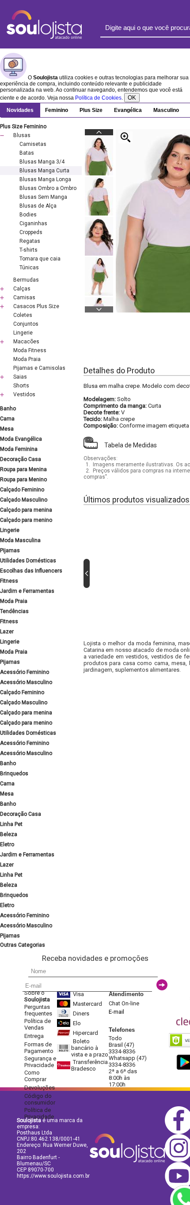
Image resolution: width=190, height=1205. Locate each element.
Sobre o (37, 996)
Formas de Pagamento (38, 1047)
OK (132, 97)
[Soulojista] (44, 37)
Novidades (20, 110)
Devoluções (39, 1087)
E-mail (116, 1011)
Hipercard (85, 1033)
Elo (77, 1023)
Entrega (34, 1036)
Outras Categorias (22, 945)
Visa (78, 994)
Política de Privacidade (39, 1113)
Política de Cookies (98, 98)
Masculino (166, 110)
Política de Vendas (37, 1024)
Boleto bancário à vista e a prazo (89, 1048)
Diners (81, 1013)
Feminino (56, 110)
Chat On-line (124, 1003)
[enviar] (161, 984)
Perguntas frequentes (38, 1010)
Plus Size (91, 110)
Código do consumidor (39, 1099)
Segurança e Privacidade (40, 1061)
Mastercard (87, 1003)
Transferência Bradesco (89, 1065)
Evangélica (128, 110)
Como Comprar (35, 1075)
